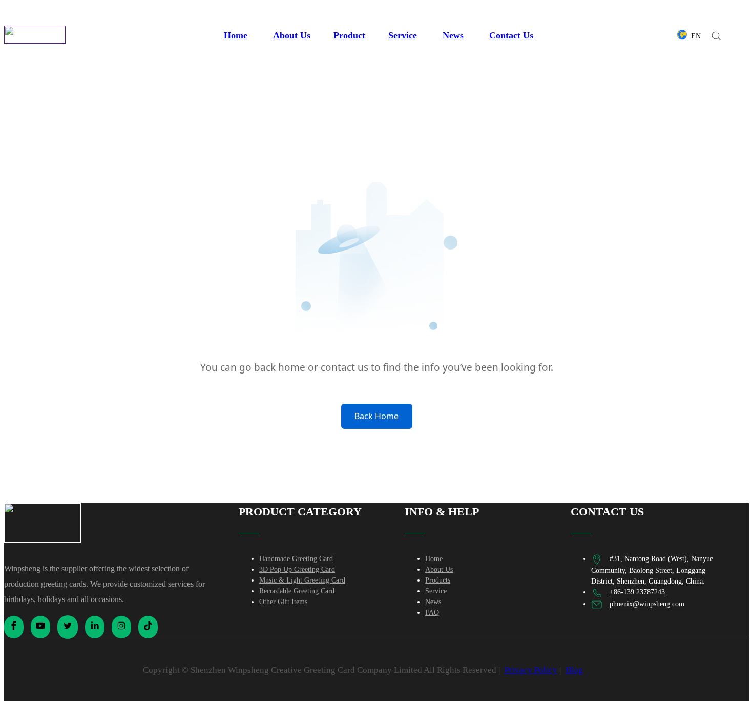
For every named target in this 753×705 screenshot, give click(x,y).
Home (235, 35)
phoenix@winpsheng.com (646, 604)
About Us (291, 35)
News (453, 35)
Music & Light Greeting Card (302, 580)
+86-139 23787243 (636, 592)
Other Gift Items (283, 602)
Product (349, 35)
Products (437, 580)
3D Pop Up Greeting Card (297, 569)
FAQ (432, 612)
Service (402, 35)
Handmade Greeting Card (296, 559)
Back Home (376, 416)
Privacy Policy (531, 670)
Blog (574, 670)
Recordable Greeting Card (296, 591)
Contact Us (511, 35)
